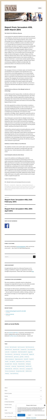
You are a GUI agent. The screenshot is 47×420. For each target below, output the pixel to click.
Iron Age (12, 361)
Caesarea (23, 349)
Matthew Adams (26, 187)
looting (28, 363)
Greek (27, 356)
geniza (16, 356)
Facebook (10, 332)
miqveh (30, 187)
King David (21, 363)
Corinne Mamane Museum (19, 186)
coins (7, 351)
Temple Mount (20, 371)
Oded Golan (8, 368)
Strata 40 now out (10, 314)
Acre (6, 347)
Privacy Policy (33, 417)
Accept (21, 415)
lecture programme (21, 246)
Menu (39, 8)
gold (21, 356)
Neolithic (28, 366)
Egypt (30, 351)
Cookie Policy (28, 417)
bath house (21, 347)
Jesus (15, 363)
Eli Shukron (24, 354)
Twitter (16, 332)
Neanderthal (20, 366)
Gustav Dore (32, 186)
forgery (31, 354)
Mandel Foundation (15, 187)
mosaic (13, 366)
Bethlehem (8, 349)
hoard (31, 359)
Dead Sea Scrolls (22, 351)
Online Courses (8, 393)
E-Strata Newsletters (9, 401)
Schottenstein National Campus (17, 188)
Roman (22, 368)
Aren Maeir (12, 186)
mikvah (7, 366)
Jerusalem (8, 363)
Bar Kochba (13, 347)
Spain (24, 188)
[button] (44, 405)
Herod (26, 359)
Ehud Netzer (8, 354)
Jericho (28, 361)
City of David (31, 349)
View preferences (40, 415)
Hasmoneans (19, 359)
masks (21, 187)
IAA (5, 187)
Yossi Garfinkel (14, 373)
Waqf (7, 373)
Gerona (28, 186)
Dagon (25, 186)
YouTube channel (13, 335)
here (33, 271)
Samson (8, 188)
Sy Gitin (27, 188)
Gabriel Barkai (9, 356)
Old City (15, 368)
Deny (29, 415)
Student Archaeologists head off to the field (16, 311)
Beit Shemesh (30, 347)
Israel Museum (9, 187)
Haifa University (9, 359)
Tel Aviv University (10, 371)
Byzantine (16, 349)
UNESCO (28, 371)
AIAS (5, 416)
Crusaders (14, 351)
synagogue (29, 368)
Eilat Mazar (17, 354)
